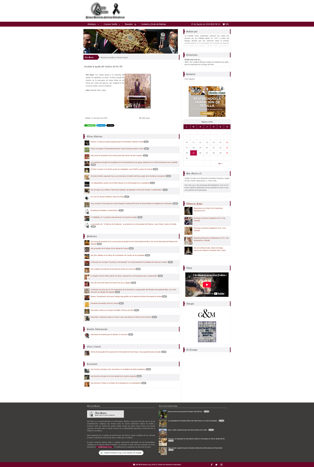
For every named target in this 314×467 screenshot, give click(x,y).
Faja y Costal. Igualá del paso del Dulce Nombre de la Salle (190, 430)
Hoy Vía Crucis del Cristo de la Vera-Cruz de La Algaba (111, 282)
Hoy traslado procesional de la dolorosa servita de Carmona (113, 269)
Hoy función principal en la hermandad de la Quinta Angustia (113, 376)
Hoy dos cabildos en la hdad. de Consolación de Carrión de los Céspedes (117, 255)
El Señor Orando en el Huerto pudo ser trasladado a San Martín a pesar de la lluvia (121, 169)
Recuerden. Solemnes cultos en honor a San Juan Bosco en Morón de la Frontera (121, 317)
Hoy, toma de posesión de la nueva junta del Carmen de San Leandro (116, 155)
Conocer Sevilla (111, 24)
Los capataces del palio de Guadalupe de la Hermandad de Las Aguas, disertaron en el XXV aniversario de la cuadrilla (134, 162)
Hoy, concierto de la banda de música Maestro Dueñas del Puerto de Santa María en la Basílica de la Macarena (132, 203)
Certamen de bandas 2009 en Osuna (104, 303)
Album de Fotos (194, 204)
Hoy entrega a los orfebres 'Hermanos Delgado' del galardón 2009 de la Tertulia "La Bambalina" (126, 190)
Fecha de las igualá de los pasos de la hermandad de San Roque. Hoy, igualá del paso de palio (126, 352)
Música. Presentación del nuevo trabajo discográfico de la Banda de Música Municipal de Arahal (126, 296)
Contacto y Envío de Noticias (153, 24)
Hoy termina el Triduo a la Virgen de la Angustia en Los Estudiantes (116, 383)
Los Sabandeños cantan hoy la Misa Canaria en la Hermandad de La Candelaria (120, 183)
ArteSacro (92, 24)
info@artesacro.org (105, 447)
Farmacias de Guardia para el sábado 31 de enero (109, 334)
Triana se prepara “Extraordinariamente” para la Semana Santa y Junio (117, 148)
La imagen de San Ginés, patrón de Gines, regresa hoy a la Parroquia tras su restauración (124, 276)
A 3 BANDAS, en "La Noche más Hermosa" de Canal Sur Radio (114, 217)
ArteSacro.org (146, 464)
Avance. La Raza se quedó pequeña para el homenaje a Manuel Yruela (117, 142)
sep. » (220, 163)
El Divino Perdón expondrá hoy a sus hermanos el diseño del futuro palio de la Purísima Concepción (128, 176)
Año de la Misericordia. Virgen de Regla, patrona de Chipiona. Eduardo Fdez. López (210, 249)
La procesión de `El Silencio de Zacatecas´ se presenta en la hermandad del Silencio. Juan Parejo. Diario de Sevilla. (134, 224)
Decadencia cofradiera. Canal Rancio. (104, 210)
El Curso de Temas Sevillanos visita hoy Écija (107, 196)
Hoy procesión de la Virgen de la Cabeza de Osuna (109, 248)
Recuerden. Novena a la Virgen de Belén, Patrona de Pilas (112, 310)
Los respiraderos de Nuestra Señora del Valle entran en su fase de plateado (195, 421)
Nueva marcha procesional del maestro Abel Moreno (188, 411)
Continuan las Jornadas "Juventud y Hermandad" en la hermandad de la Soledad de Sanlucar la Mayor (129, 262)
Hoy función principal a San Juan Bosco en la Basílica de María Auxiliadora (118, 369)
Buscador (129, 24)
